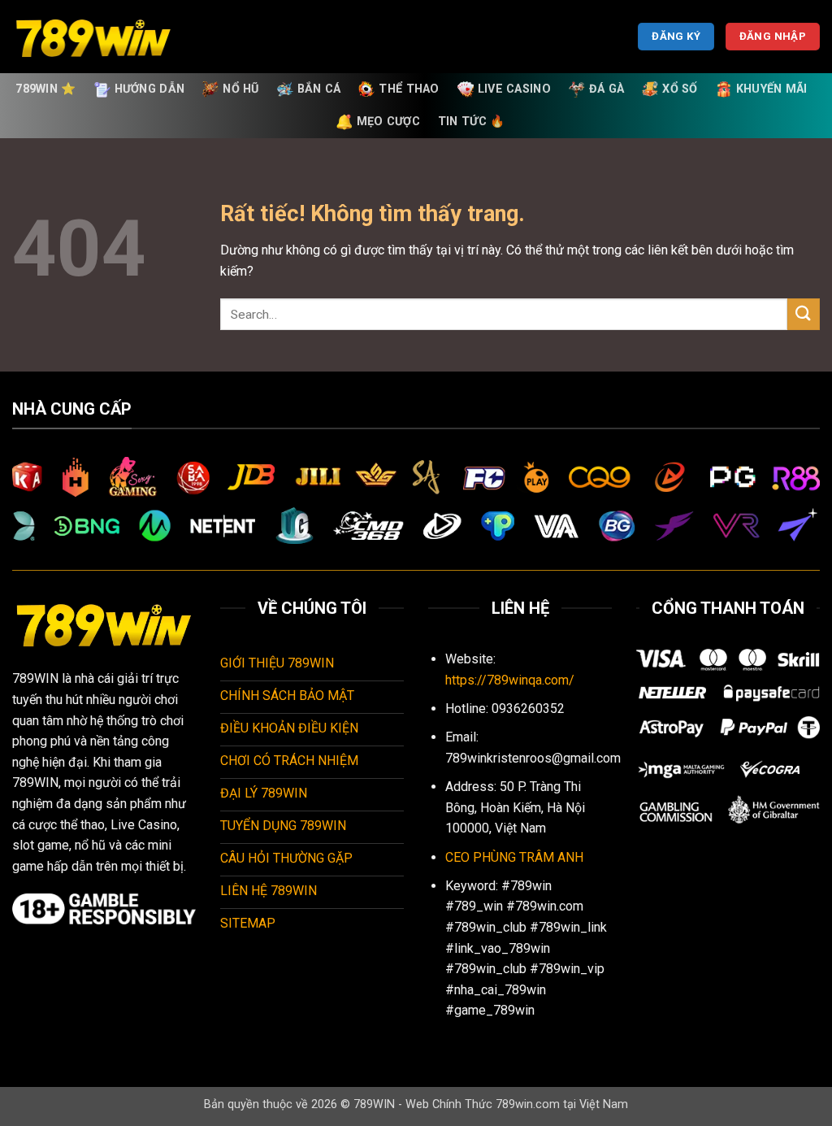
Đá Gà (606, 89)
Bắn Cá (319, 89)
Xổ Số (679, 89)
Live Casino (514, 89)
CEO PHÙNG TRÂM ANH (514, 857)
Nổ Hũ (240, 89)
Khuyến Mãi (772, 89)
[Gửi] (803, 314)
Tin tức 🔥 (471, 121)
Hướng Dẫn (150, 89)
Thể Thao (409, 89)
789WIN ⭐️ (45, 89)
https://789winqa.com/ (509, 680)
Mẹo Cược (388, 121)
